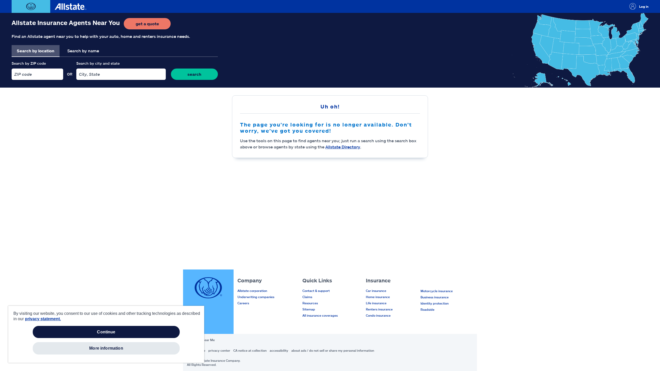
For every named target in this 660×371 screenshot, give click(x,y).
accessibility (279, 350)
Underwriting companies (255, 297)
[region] (106, 334)
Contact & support (316, 290)
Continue (106, 332)
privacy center (219, 350)
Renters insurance (379, 309)
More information (106, 348)
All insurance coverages (320, 315)
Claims (307, 297)
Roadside (427, 309)
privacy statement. (43, 319)
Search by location (35, 50)
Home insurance (378, 297)
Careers (243, 303)
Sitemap (308, 309)
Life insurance (376, 303)
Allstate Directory (342, 146)
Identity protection (434, 303)
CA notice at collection (250, 350)
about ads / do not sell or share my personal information (332, 350)
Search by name (83, 50)
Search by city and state (98, 63)
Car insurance (376, 290)
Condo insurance (378, 315)
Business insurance (434, 297)
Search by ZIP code (29, 63)
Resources (310, 303)
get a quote (153, 25)
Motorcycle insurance (436, 291)
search (194, 74)
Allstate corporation (252, 290)
